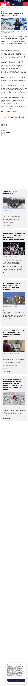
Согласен (16, 680)
